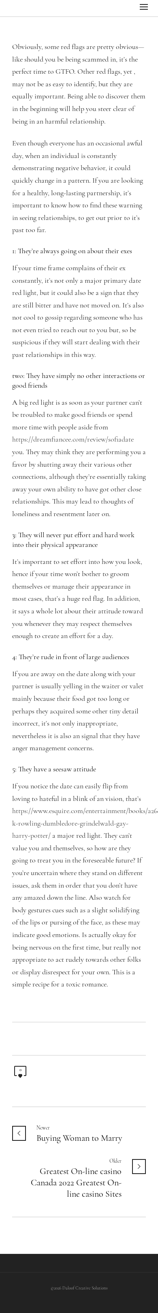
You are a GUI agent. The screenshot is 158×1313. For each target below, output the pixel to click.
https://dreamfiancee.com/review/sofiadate (73, 440)
